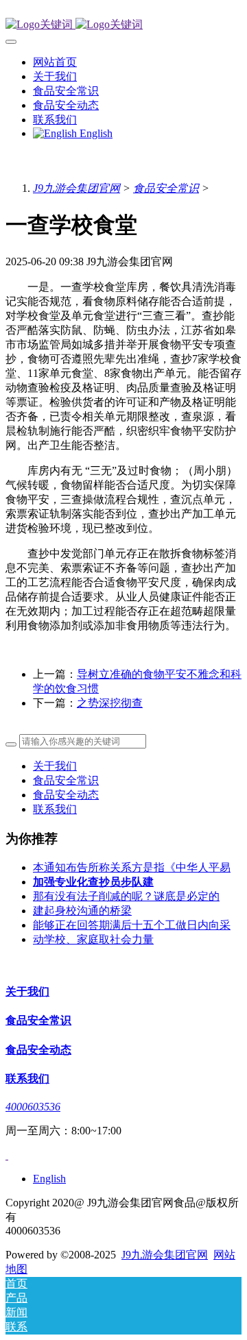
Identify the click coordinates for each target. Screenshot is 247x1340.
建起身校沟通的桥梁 (82, 910)
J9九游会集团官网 (76, 188)
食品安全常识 (166, 188)
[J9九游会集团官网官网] (123, 25)
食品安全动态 (66, 795)
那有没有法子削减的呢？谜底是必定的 (126, 896)
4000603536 (32, 1106)
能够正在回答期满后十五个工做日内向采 (132, 925)
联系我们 (55, 809)
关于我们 (55, 766)
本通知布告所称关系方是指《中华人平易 (132, 867)
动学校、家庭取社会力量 (93, 939)
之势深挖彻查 (110, 703)
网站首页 (55, 62)
